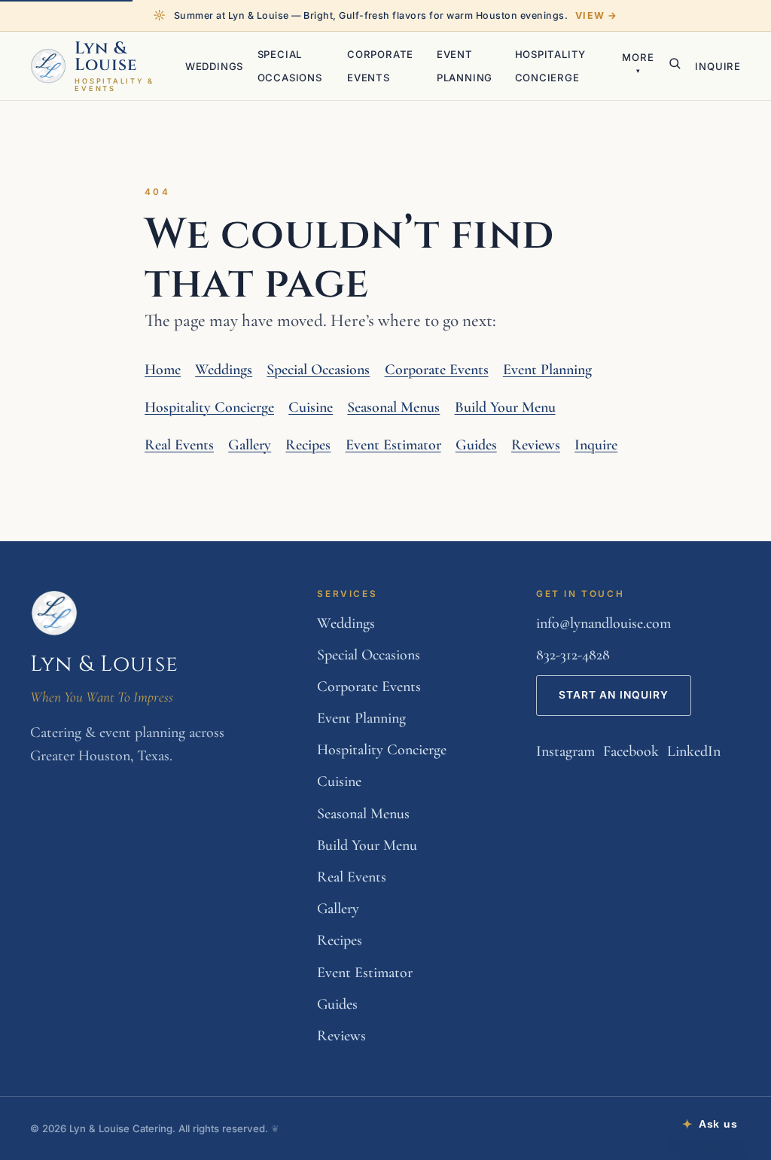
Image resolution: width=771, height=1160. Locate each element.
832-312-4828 (573, 655)
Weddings (214, 66)
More (638, 63)
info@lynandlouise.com (603, 623)
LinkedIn (694, 751)
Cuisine (310, 407)
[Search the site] (674, 63)
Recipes (308, 445)
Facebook (631, 751)
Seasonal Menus (393, 407)
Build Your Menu (505, 407)
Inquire (718, 66)
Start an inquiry (614, 695)
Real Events (179, 445)
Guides (476, 445)
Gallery (249, 445)
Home (163, 370)
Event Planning (547, 370)
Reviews (535, 445)
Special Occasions (318, 370)
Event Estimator (393, 445)
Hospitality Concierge (209, 407)
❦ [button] (275, 1128)
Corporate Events (437, 370)
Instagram (565, 751)
